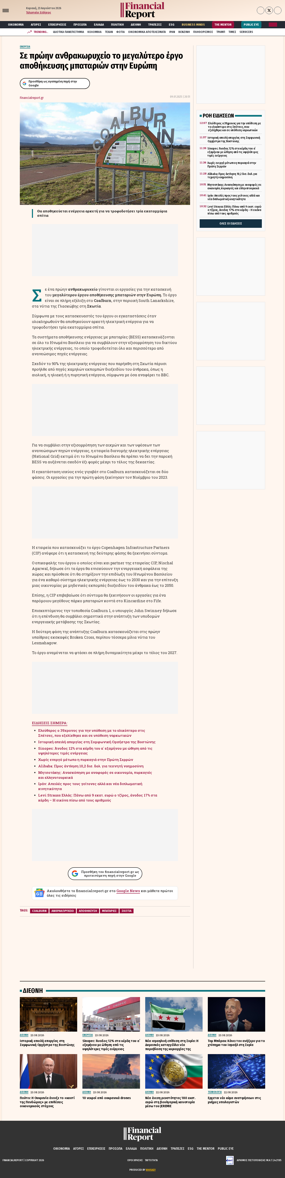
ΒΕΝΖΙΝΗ (184, 32)
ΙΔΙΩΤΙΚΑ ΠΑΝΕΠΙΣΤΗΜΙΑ (68, 32)
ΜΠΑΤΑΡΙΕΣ (109, 911)
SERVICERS (246, 32)
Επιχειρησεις (57, 24)
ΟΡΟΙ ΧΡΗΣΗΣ (135, 1160)
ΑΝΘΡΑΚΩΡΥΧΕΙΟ (63, 911)
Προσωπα (80, 24)
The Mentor (223, 24)
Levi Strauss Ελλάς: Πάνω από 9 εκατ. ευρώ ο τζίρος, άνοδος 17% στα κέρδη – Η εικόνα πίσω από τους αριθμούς (97, 798)
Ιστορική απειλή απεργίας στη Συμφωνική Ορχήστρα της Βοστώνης (97, 741)
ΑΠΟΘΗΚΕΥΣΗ (88, 911)
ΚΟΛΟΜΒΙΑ (94, 32)
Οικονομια (16, 24)
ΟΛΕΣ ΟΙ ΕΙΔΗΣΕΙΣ (230, 223)
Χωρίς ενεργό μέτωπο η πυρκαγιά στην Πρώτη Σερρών (85, 759)
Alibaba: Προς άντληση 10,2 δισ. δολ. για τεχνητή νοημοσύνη (91, 766)
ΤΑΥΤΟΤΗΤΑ (151, 1160)
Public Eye (251, 24)
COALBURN (39, 911)
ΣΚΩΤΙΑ (126, 911)
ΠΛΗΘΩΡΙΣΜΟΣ (203, 32)
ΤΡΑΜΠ (220, 32)
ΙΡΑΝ (172, 32)
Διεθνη (136, 24)
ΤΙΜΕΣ (232, 32)
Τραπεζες (155, 24)
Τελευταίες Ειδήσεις (38, 12)
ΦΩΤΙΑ (120, 32)
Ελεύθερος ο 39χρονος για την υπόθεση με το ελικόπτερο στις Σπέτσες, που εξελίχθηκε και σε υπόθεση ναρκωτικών (91, 733)
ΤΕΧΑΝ (109, 32)
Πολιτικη (117, 24)
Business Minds (193, 24)
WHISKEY (151, 1169)
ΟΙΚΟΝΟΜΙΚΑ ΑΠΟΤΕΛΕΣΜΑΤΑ (147, 32)
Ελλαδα (99, 24)
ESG (171, 24)
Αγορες (36, 24)
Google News (128, 890)
